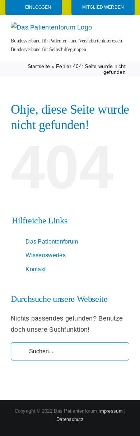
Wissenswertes (45, 255)
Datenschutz (70, 419)
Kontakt (35, 269)
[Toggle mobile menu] (126, 26)
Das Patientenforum (51, 242)
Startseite (39, 66)
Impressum (110, 411)
